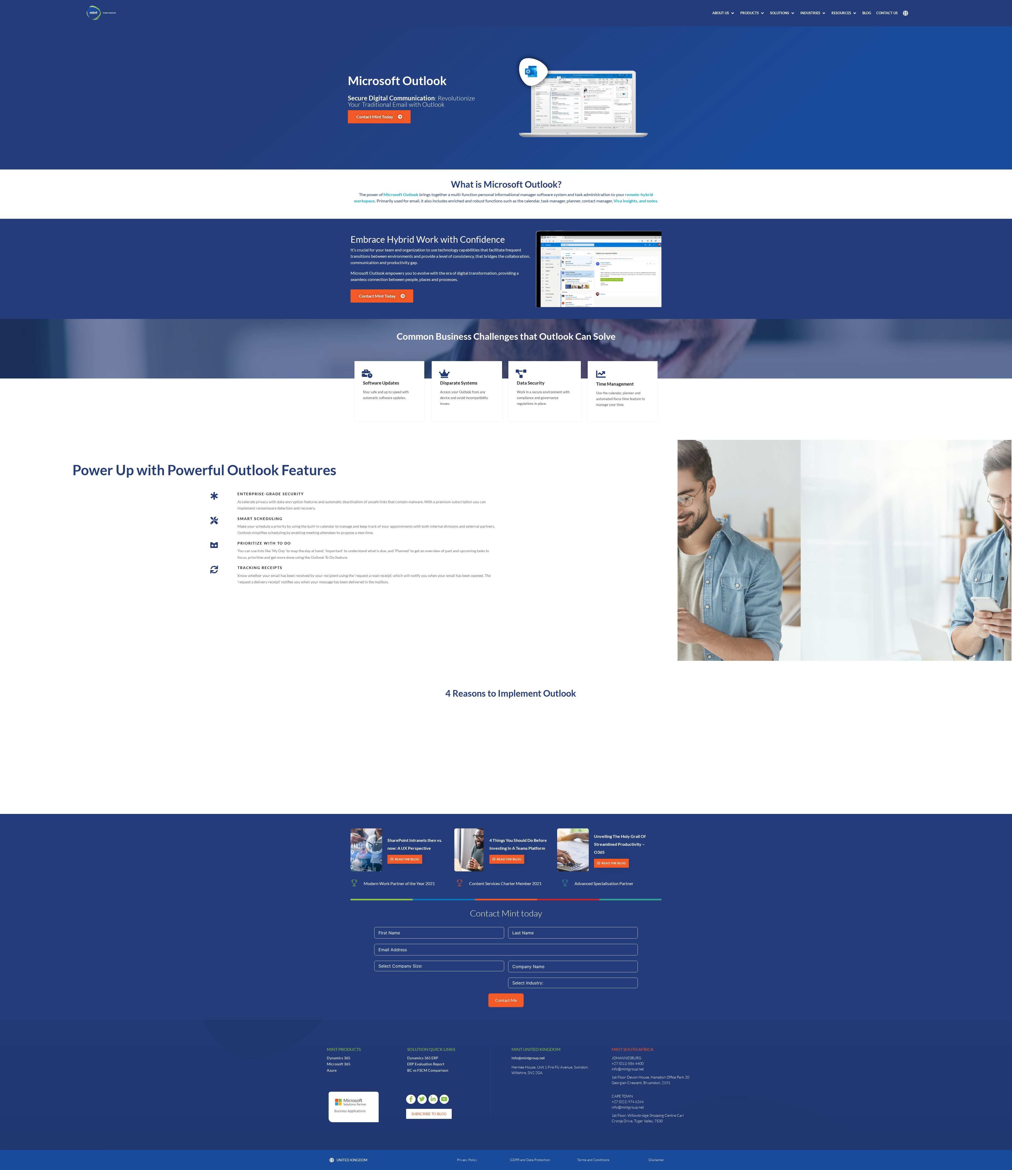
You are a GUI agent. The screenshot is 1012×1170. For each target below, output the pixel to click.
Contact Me (506, 1000)
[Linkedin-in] (433, 1099)
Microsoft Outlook (401, 194)
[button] (724, 13)
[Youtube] (444, 1099)
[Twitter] (422, 1099)
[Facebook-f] (410, 1099)
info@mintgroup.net (528, 1058)
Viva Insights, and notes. (636, 200)
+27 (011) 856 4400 (628, 1063)
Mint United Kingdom (536, 1049)
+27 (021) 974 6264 (628, 1101)
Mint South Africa (632, 1049)
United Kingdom (352, 1160)
